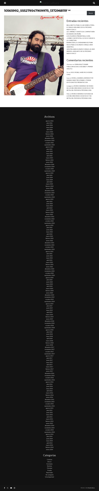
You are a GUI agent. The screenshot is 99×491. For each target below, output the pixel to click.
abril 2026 (49, 129)
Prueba (49, 470)
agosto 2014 (49, 434)
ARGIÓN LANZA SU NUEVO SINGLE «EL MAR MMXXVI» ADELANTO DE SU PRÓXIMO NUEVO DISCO (81, 51)
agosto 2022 (49, 225)
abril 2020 (49, 286)
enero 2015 (49, 423)
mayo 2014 (49, 441)
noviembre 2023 (49, 192)
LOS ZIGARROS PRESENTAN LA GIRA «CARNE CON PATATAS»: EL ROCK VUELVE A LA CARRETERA (81, 38)
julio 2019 (49, 306)
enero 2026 (49, 136)
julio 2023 (49, 201)
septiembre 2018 (49, 327)
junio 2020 (49, 282)
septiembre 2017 (49, 354)
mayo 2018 (49, 336)
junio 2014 (49, 438)
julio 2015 (49, 410)
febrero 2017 (49, 369)
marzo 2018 (49, 341)
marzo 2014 (49, 445)
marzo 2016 (49, 393)
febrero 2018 (49, 343)
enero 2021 (49, 267)
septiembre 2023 (49, 197)
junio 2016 (49, 386)
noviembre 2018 (49, 323)
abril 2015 (49, 417)
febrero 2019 (49, 317)
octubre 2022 (49, 221)
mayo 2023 (49, 206)
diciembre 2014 (49, 425)
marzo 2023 (49, 210)
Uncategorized (49, 477)
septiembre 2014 (49, 432)
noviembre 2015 (49, 401)
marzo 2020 (49, 288)
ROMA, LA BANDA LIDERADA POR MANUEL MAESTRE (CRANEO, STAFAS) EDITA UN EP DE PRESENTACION (80, 80)
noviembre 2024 (49, 166)
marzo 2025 (49, 158)
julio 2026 (49, 123)
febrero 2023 (49, 212)
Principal (49, 468)
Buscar (69, 10)
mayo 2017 (49, 362)
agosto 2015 (49, 408)
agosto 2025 (49, 147)
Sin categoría (49, 475)
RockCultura (91, 488)
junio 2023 (49, 203)
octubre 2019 (49, 299)
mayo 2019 (49, 310)
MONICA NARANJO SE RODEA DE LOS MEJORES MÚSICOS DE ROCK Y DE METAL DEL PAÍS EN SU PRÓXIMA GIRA (80, 88)
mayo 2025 (49, 153)
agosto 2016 (49, 382)
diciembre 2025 (49, 138)
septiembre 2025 (49, 145)
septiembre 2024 (49, 171)
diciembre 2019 (49, 295)
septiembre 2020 (49, 275)
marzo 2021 (49, 262)
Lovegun (69, 86)
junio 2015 (49, 412)
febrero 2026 (49, 134)
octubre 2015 (49, 404)
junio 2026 (49, 125)
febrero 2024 (49, 186)
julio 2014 (49, 436)
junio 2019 (49, 308)
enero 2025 (49, 162)
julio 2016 (49, 384)
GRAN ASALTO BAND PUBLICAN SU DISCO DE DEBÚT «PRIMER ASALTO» (80, 67)
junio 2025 (49, 151)
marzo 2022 (49, 236)
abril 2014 (49, 443)
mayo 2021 (49, 258)
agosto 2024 (49, 173)
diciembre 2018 (49, 321)
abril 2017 (49, 364)
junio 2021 (49, 256)
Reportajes (49, 472)
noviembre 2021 (49, 245)
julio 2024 (49, 175)
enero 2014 (49, 449)
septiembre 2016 (49, 380)
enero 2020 (49, 293)
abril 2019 (49, 312)
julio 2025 (49, 149)
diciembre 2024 (49, 164)
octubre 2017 (49, 351)
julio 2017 (49, 358)
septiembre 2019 (49, 301)
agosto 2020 (49, 277)
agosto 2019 (49, 304)
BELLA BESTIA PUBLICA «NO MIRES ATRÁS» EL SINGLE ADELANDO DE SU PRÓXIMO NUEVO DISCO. (80, 27)
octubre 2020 (49, 273)
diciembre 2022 (49, 216)
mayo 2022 (49, 232)
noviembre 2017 (49, 349)
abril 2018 (49, 338)
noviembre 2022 (49, 219)
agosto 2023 (49, 199)
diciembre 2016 (49, 373)
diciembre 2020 (49, 269)
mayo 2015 (49, 414)
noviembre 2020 (49, 271)
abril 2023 (49, 208)
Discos (49, 461)
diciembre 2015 (49, 399)
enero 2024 (49, 188)
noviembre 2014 (49, 428)
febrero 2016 (49, 395)
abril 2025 (49, 155)
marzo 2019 (49, 314)
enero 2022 (49, 240)
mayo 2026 (49, 127)
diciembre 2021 (49, 243)
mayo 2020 (49, 284)
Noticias (49, 466)
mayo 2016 (49, 388)
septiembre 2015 (49, 406)
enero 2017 (49, 371)
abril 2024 (49, 182)
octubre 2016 (49, 377)
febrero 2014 (49, 447)
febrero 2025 (49, 160)
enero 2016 (49, 397)
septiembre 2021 (49, 249)
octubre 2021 (49, 247)
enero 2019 (49, 319)
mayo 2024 (49, 179)
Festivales (50, 464)
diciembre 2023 (49, 190)
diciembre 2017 (49, 347)
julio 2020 (49, 280)
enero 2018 (49, 345)
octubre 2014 (49, 430)
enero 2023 (49, 214)
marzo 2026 (49, 132)
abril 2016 (49, 391)
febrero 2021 (49, 264)
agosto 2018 (49, 330)
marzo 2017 (49, 367)
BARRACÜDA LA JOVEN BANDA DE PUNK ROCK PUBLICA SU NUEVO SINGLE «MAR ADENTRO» (80, 45)
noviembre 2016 (49, 375)
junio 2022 (49, 229)
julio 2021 (49, 253)
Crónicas (49, 459)
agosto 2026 (49, 121)
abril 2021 (49, 260)
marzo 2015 (49, 419)
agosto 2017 (49, 356)
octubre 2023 (49, 195)
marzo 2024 (49, 184)
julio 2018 (49, 332)
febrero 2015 (49, 421)
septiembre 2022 (49, 223)
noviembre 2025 (49, 140)
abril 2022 (49, 234)
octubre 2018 (49, 325)
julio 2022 (49, 227)
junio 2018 (49, 334)
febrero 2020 (49, 290)
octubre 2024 (49, 168)
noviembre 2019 (49, 297)
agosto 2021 (49, 251)
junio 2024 (49, 177)
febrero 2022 (49, 238)
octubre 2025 (49, 142)
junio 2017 (49, 360)
